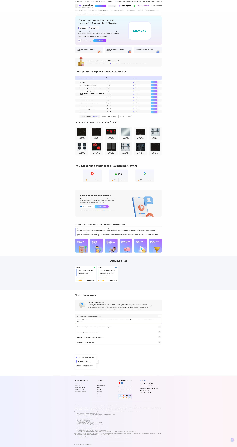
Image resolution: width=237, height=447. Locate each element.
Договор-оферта (122, 391)
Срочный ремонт (101, 6)
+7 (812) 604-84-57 (156, 6)
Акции (92, 1)
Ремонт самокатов (79, 389)
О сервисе (99, 383)
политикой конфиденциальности (104, 210)
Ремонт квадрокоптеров (80, 391)
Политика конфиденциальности (125, 386)
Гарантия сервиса (79, 1)
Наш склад (87, 1)
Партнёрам (109, 1)
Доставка (99, 389)
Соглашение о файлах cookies (125, 389)
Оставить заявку (99, 40)
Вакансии (98, 1)
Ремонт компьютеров (80, 387)
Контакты (103, 1)
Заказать (154, 82)
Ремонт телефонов (79, 383)
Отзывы (99, 393)
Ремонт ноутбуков (79, 385)
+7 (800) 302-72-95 (143, 6)
